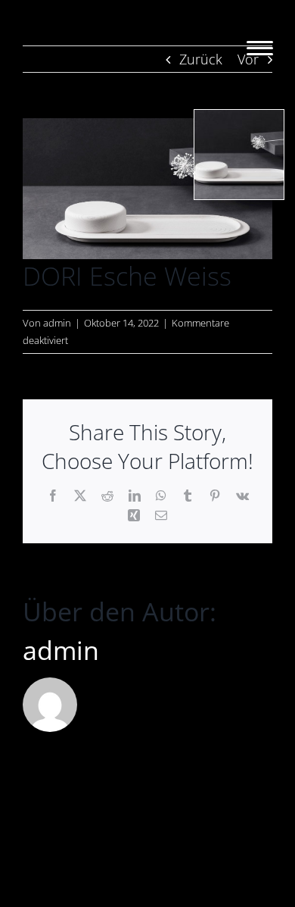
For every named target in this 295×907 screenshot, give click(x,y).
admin (57, 323)
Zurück (200, 59)
